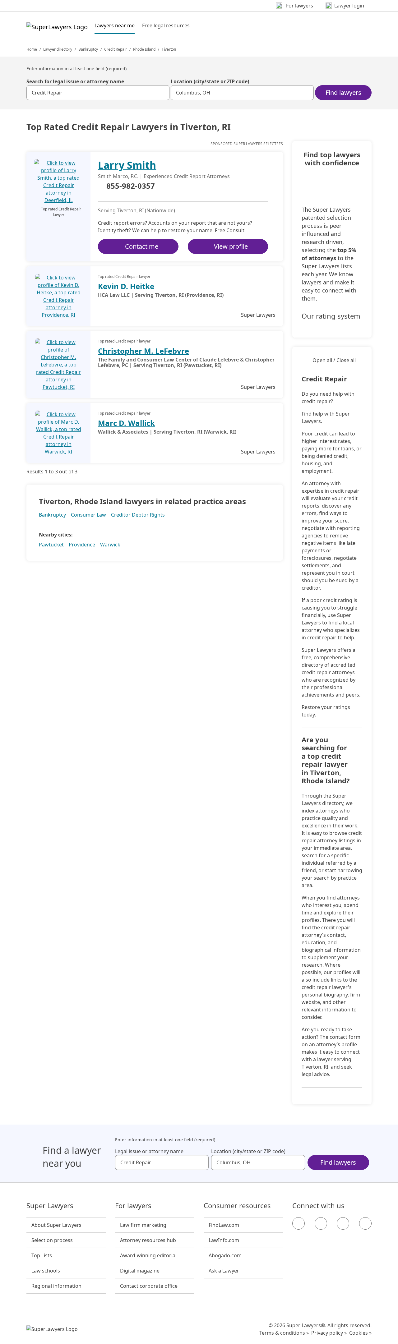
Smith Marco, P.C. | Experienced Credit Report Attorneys (164, 176)
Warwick (110, 544)
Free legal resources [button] (166, 25)
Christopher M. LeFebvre (143, 351)
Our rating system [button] (331, 316)
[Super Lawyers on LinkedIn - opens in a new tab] (365, 1223)
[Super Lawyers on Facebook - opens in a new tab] (298, 1223)
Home (31, 49)
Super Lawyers (49, 1205)
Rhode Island (144, 49)
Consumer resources (237, 1205)
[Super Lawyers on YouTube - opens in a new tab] (343, 1223)
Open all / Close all (334, 360)
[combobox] (97, 92)
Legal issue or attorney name (149, 1151)
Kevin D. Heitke (126, 286)
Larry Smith (127, 165)
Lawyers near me (115, 25)
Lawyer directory (57, 49)
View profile (231, 246)
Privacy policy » (329, 1332)
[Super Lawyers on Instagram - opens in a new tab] (321, 1223)
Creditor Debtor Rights (138, 514)
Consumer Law (88, 514)
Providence (82, 544)
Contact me (141, 246)
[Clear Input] (162, 92)
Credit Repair (115, 49)
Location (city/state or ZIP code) (210, 81)
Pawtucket (51, 544)
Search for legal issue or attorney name (75, 81)
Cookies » (360, 1332)
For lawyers (133, 1205)
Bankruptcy (88, 49)
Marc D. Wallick (126, 423)
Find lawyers (343, 92)
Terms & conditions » (284, 1332)
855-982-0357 (130, 186)
